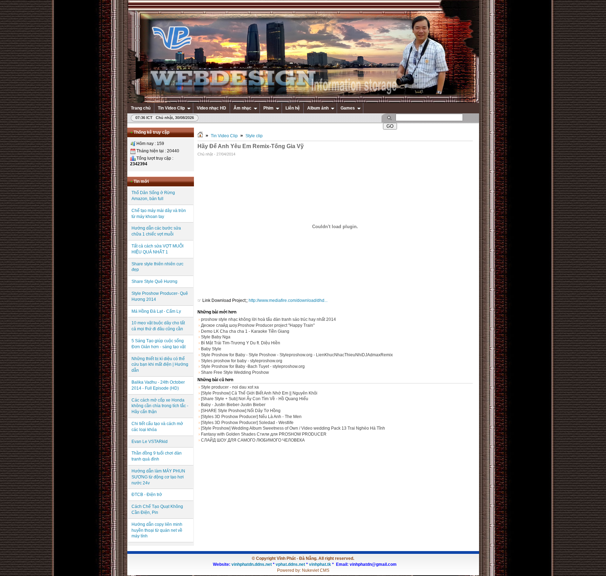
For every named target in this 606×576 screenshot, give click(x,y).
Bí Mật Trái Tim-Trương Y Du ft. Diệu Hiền (240, 342)
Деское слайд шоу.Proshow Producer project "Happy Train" (258, 325)
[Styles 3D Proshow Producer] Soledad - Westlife (247, 422)
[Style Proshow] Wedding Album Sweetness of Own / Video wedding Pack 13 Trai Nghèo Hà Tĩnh (293, 428)
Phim (268, 108)
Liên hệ (292, 108)
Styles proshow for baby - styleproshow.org (241, 360)
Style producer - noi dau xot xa (230, 387)
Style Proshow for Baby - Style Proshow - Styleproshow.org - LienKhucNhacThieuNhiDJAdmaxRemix (297, 354)
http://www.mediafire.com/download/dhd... (288, 300)
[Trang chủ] (200, 135)
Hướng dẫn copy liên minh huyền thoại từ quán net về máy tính (157, 530)
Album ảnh (318, 108)
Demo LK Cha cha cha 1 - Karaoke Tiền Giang (245, 331)
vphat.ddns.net (290, 564)
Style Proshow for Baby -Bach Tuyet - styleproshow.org (253, 366)
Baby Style (211, 348)
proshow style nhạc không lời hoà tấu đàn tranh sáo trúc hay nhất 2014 (268, 319)
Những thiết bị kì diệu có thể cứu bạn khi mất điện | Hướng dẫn (160, 364)
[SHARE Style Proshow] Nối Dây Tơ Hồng (241, 410)
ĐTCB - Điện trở (147, 494)
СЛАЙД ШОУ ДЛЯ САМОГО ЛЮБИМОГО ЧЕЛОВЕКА (253, 440)
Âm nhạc (242, 108)
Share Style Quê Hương (154, 281)
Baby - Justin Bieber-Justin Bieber (233, 404)
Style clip (254, 135)
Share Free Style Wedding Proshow (235, 372)
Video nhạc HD (211, 108)
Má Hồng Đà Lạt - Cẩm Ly (156, 311)
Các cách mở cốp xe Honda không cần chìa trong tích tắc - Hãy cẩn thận (160, 406)
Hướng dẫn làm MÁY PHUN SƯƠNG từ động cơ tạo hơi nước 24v (158, 477)
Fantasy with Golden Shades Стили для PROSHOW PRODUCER (263, 434)
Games (348, 108)
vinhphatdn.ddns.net (251, 564)
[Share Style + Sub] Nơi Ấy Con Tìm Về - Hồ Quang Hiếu (254, 398)
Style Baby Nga (215, 337)
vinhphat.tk (320, 564)
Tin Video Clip (171, 108)
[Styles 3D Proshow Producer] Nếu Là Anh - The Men (251, 416)
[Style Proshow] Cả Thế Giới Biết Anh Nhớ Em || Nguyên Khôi (259, 393)
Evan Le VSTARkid (150, 441)
